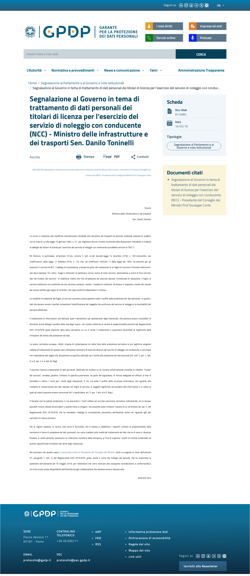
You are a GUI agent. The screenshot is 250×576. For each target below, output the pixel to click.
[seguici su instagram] (186, 5)
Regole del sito (139, 544)
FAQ (98, 538)
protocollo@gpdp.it (37, 560)
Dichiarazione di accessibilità (149, 538)
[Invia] (201, 54)
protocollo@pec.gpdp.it (73, 560)
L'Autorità (34, 70)
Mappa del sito (139, 550)
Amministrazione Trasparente (201, 70)
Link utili (135, 556)
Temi (154, 70)
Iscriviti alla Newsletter (201, 566)
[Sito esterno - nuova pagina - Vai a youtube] (208, 555)
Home (32, 83)
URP (98, 532)
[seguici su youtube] (191, 5)
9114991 (181, 114)
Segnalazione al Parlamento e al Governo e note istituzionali (82, 83)
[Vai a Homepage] (51, 518)
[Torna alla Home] (81, 31)
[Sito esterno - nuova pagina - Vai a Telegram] (214, 555)
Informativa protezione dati (148, 532)
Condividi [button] (143, 156)
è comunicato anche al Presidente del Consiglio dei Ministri (87, 452)
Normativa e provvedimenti (73, 70)
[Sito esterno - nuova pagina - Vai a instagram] (203, 555)
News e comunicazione (122, 70)
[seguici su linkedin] (181, 5)
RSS (98, 544)
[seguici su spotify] (206, 5)
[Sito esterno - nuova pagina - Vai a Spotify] (224, 555)
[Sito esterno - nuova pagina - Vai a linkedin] (198, 555)
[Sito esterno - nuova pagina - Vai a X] (219, 555)
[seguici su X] (201, 5)
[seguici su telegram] (196, 5)
